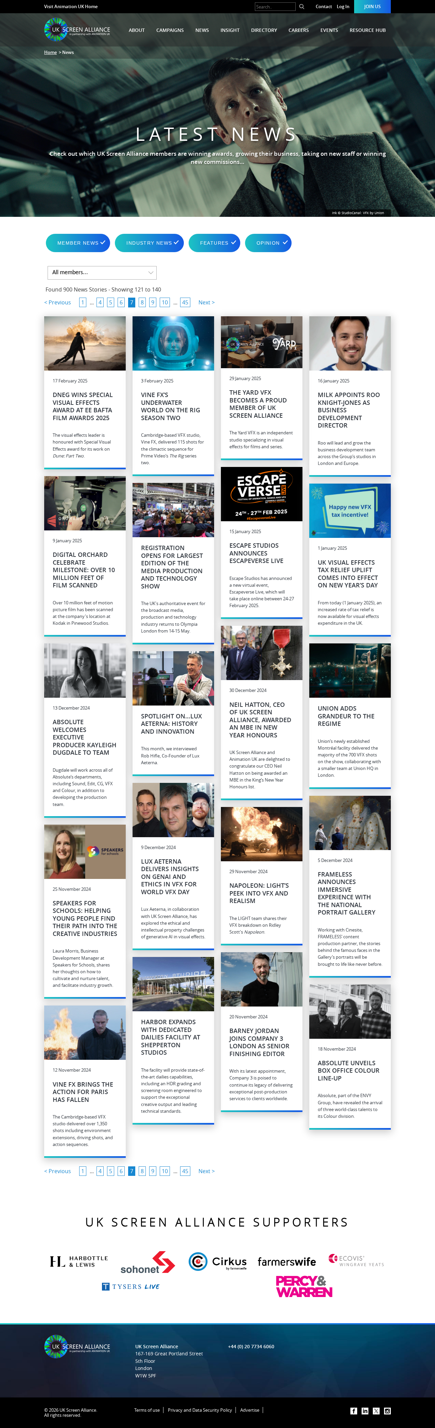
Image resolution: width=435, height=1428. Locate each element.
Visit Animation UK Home (71, 6)
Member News (78, 243)
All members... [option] (70, 272)
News (202, 30)
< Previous (57, 302)
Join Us (372, 6)
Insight (230, 30)
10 (165, 302)
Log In (343, 6)
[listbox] (102, 273)
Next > (206, 302)
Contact (324, 6)
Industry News (149, 243)
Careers (299, 30)
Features (214, 243)
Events (329, 30)
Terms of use (147, 1410)
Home (50, 52)
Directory (264, 30)
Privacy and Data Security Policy (200, 1410)
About (137, 30)
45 (185, 302)
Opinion (268, 243)
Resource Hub (368, 30)
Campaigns (170, 30)
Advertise (249, 1410)
